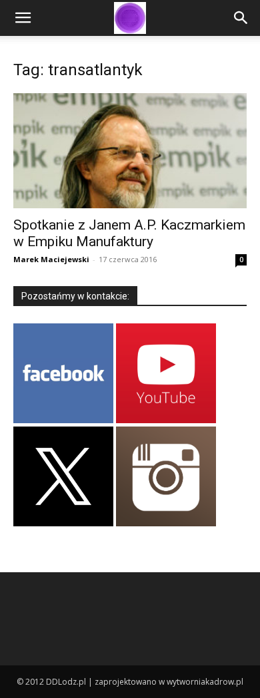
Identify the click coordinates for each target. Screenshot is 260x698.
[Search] (241, 18)
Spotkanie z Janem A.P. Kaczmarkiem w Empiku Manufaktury (129, 233)
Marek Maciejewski (51, 259)
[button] (22, 18)
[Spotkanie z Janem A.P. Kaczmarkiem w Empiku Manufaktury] (130, 150)
